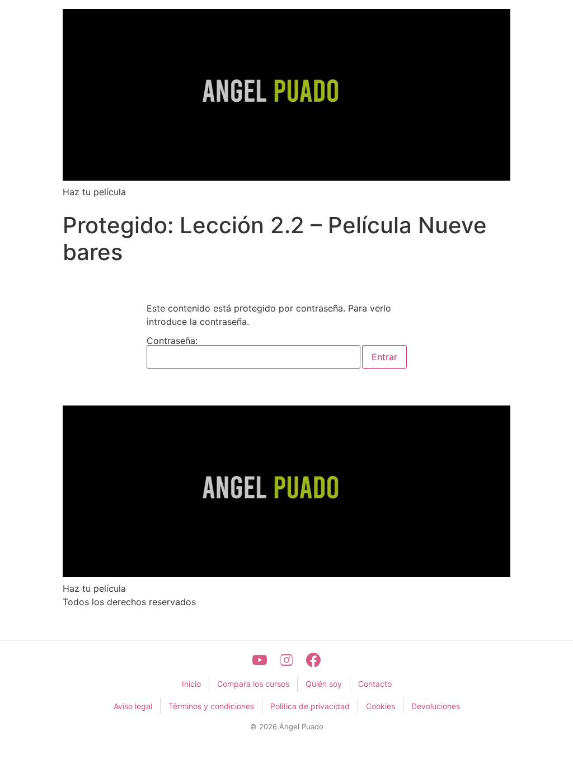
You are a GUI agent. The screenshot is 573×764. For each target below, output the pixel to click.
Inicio (191, 683)
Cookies (380, 706)
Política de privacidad (310, 706)
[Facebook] (313, 660)
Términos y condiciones (211, 706)
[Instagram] (286, 660)
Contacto (375, 683)
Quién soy (324, 683)
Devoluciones (435, 706)
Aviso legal (133, 706)
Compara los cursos (253, 683)
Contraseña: (172, 341)
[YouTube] (259, 660)
